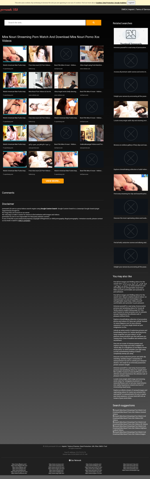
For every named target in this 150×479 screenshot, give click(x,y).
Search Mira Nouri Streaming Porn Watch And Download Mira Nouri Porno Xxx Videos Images (129, 433)
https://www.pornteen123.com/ (93, 470)
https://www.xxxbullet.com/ (56, 465)
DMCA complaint (24, 221)
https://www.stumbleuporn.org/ (130, 470)
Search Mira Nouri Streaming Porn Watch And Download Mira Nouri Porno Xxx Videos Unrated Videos (129, 412)
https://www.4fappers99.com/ (19, 465)
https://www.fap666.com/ (19, 470)
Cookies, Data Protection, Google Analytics (111, 3)
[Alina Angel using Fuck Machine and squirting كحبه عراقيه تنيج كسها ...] (92, 62)
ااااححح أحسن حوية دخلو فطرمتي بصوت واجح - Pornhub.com (48, 144)
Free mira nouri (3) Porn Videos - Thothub (43, 65)
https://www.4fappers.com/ (19, 464)
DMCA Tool (103, 446)
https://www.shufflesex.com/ (19, 473)
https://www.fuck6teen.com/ (93, 465)
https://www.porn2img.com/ (130, 465)
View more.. (53, 181)
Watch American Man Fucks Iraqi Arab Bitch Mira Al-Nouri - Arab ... (25, 65)
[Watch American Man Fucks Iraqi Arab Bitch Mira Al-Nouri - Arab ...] (15, 62)
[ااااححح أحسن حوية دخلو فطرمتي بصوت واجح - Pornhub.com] (40, 141)
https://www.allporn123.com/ (93, 472)
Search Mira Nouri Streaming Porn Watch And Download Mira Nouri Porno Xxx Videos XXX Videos (129, 418)
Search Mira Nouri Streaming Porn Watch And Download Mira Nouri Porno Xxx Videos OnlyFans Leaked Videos (129, 428)
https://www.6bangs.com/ (19, 467)
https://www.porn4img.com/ (130, 468)
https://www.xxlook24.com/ (56, 472)
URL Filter (95, 446)
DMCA (124, 9)
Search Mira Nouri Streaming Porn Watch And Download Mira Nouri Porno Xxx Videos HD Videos (130, 423)
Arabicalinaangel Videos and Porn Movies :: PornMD (98, 144)
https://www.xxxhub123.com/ (56, 467)
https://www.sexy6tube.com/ (93, 464)
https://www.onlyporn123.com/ (93, 473)
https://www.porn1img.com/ (130, 464)
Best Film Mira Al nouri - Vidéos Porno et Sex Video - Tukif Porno (76, 65)
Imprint (131, 9)
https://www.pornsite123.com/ (19, 472)
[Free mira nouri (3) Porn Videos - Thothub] (40, 62)
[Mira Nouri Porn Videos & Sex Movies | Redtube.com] (40, 88)
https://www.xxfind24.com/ (56, 470)
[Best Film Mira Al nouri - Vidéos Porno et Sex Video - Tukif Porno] (66, 62)
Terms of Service (143, 9)
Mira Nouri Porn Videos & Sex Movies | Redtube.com (47, 92)
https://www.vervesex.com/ (56, 464)
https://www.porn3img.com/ (130, 467)
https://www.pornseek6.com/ (93, 468)
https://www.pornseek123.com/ (93, 467)
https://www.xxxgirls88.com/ (56, 473)
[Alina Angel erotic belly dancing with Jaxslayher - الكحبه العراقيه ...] (66, 88)
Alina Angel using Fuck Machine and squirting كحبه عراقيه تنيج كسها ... (103, 65)
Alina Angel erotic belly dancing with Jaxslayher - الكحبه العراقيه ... (76, 92)
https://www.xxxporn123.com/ (56, 468)
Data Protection (85, 446)
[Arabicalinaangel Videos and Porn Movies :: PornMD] (92, 141)
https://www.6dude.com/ (19, 468)
